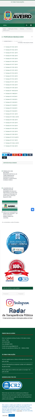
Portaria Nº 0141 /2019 (11, 114)
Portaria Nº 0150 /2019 (11, 85)
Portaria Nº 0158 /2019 (11, 61)
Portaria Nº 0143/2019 (11, 108)
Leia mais (19, 410)
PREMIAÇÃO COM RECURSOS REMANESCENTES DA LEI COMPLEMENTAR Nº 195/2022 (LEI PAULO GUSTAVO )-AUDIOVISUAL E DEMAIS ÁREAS (10, 175)
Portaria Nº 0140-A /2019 (12, 117)
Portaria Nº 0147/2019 (11, 96)
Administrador (7, 41)
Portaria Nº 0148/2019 (11, 93)
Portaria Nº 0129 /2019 (11, 131)
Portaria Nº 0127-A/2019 (11, 137)
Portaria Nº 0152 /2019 (11, 79)
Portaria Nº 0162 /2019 (11, 50)
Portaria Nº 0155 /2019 (11, 70)
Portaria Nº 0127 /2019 (11, 140)
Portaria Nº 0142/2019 (11, 111)
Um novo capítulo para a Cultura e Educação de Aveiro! (15, 359)
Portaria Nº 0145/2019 (11, 99)
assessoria (13, 395)
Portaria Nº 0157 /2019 (11, 64)
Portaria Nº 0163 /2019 (11, 47)
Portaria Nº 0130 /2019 (11, 128)
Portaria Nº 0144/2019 (11, 105)
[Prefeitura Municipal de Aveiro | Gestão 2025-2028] (17, 15)
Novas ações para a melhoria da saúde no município (15, 369)
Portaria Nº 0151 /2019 (11, 82)
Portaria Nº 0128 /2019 (11, 134)
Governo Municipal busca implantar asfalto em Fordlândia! (17, 3)
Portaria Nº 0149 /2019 (11, 87)
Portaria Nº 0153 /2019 (11, 76)
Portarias (20, 42)
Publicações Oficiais (28, 42)
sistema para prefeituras (22, 393)
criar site (12, 393)
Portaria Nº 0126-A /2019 (12, 143)
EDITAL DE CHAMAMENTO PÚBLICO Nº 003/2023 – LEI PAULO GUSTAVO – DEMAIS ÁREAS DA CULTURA (10, 215)
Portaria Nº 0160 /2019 (11, 55)
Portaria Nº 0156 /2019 (11, 67)
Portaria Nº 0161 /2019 (11, 52)
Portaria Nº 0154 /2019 (11, 73)
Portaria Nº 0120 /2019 (11, 146)
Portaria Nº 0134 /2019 (11, 125)
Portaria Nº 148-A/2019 (11, 90)
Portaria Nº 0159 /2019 (11, 58)
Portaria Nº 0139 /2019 (11, 122)
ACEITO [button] (12, 415)
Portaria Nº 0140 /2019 (11, 119)
